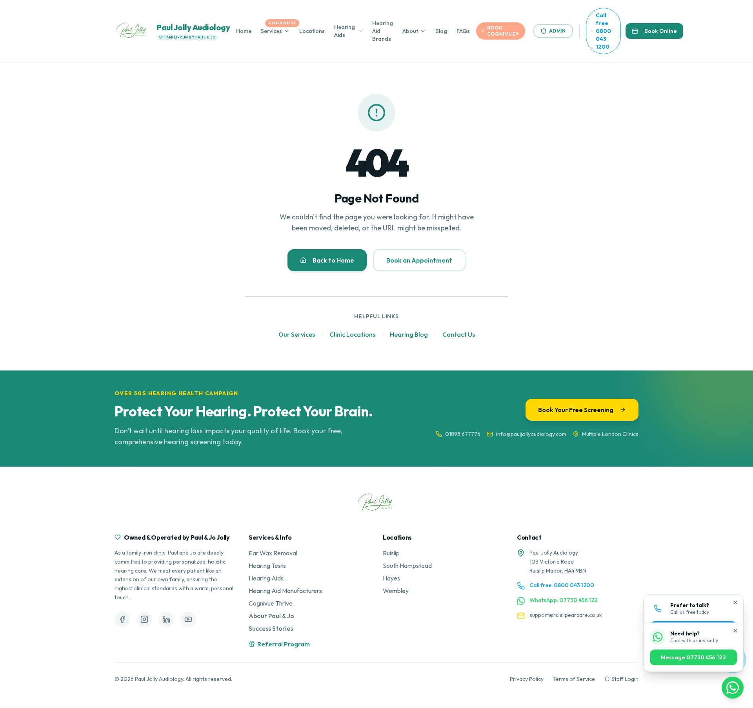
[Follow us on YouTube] (188, 619)
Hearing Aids (344, 31)
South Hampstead (407, 565)
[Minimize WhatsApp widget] (735, 630)
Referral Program (283, 644)
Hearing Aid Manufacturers (285, 591)
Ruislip (391, 553)
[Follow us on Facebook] (122, 619)
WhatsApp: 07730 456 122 (563, 600)
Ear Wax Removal (273, 553)
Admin (557, 31)
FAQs (463, 31)
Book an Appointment (419, 260)
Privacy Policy (527, 678)
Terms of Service (574, 678)
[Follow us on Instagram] (144, 619)
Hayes (391, 578)
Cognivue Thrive (271, 603)
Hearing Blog (409, 334)
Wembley (396, 591)
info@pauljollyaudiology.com (531, 434)
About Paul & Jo (271, 616)
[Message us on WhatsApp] (733, 688)
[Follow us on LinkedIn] (166, 619)
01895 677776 (462, 434)
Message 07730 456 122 (693, 657)
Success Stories (271, 628)
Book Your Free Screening (575, 410)
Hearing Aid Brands (382, 31)
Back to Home (333, 260)
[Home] (376, 503)
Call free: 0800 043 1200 (561, 585)
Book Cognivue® (503, 31)
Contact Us (458, 334)
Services (271, 31)
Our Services (296, 334)
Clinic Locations (352, 334)
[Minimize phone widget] (735, 602)
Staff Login (624, 678)
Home (243, 31)
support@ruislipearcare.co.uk (565, 615)
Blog (441, 31)
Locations (312, 31)
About (410, 31)
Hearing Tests (267, 565)
